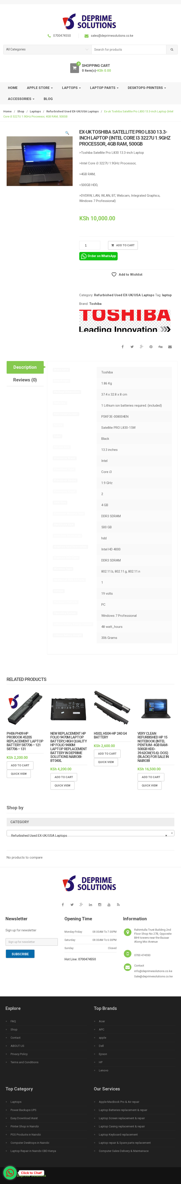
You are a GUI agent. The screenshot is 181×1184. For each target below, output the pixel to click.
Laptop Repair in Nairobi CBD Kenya (33, 1151)
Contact (16, 1037)
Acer (102, 1021)
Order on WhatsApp (102, 256)
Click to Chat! (31, 1173)
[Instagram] (99, 904)
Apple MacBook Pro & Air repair (119, 1101)
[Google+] (81, 904)
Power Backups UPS (23, 1110)
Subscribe (20, 954)
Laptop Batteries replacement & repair (123, 1110)
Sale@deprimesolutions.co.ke (153, 976)
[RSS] (118, 904)
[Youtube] (109, 904)
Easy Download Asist (24, 1118)
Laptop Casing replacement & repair (122, 1126)
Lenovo (103, 1070)
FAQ (13, 1021)
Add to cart (125, 245)
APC (101, 1029)
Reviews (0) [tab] (25, 379)
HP (100, 1062)
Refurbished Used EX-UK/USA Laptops (72, 111)
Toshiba (95, 304)
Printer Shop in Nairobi (25, 1126)
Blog (48, 99)
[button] (67, 133)
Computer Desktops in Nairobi (30, 1142)
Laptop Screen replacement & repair (122, 1118)
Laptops (35, 111)
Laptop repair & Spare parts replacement (125, 1142)
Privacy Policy (19, 1054)
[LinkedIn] (90, 904)
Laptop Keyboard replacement (118, 1134)
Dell (101, 1046)
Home (13, 88)
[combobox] (129, 49)
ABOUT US (17, 1046)
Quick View (19, 773)
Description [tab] (25, 367)
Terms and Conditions (24, 1062)
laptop (167, 295)
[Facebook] (62, 904)
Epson (103, 1054)
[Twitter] (71, 904)
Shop (20, 111)
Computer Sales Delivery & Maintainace (124, 1151)
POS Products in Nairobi (26, 1134)
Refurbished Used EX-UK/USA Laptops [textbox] (89, 836)
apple (102, 1037)
